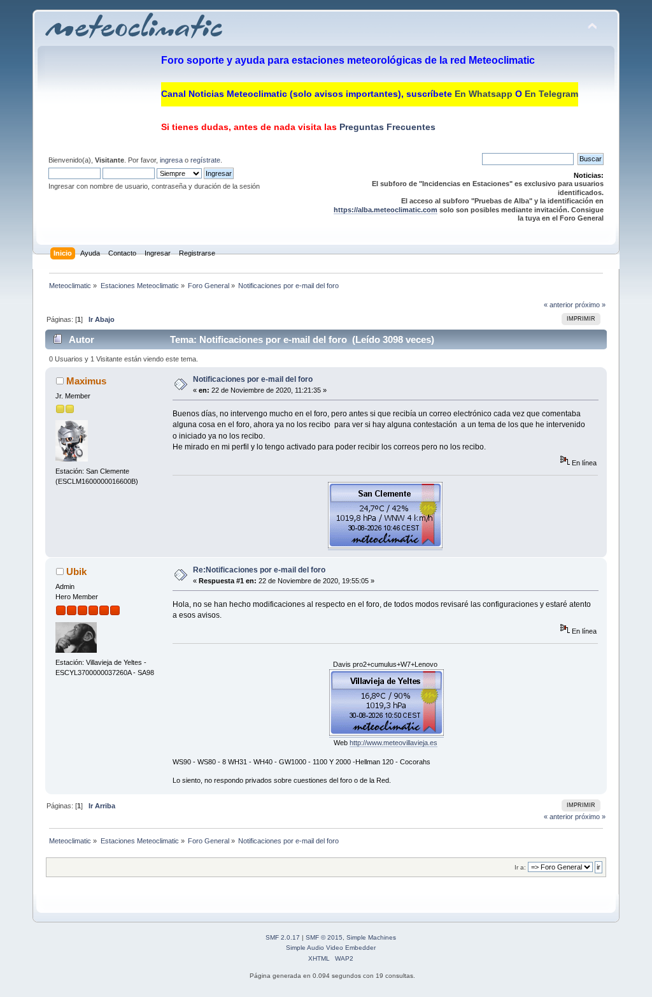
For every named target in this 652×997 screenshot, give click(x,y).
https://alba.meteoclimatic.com (385, 210)
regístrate (205, 160)
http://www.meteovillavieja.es (393, 742)
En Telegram (551, 94)
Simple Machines (371, 937)
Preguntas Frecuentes (386, 127)
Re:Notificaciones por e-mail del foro (259, 569)
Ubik (76, 571)
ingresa (171, 160)
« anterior (558, 305)
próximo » (590, 305)
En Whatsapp (484, 94)
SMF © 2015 (324, 937)
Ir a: (520, 867)
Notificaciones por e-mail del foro (253, 379)
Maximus (86, 380)
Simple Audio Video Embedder (331, 947)
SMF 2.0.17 (283, 937)
